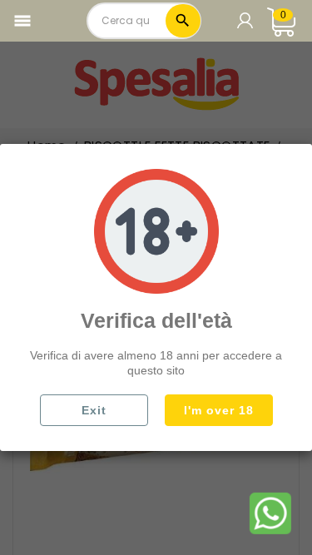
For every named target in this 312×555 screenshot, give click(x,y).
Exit (94, 410)
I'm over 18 (219, 410)
